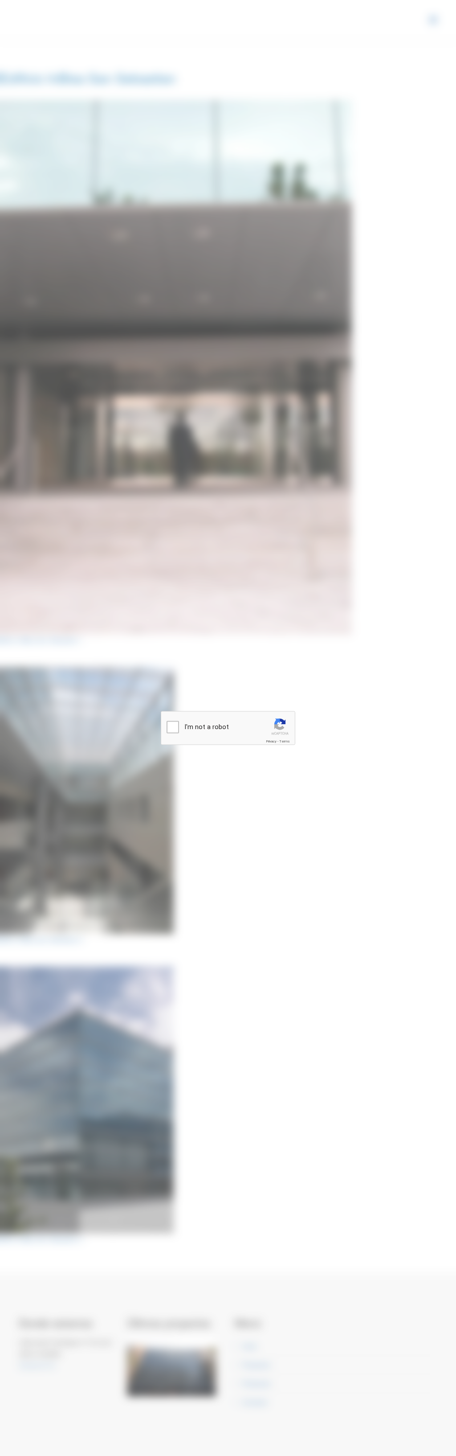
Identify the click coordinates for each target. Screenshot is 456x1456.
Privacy (271, 741)
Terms (284, 741)
